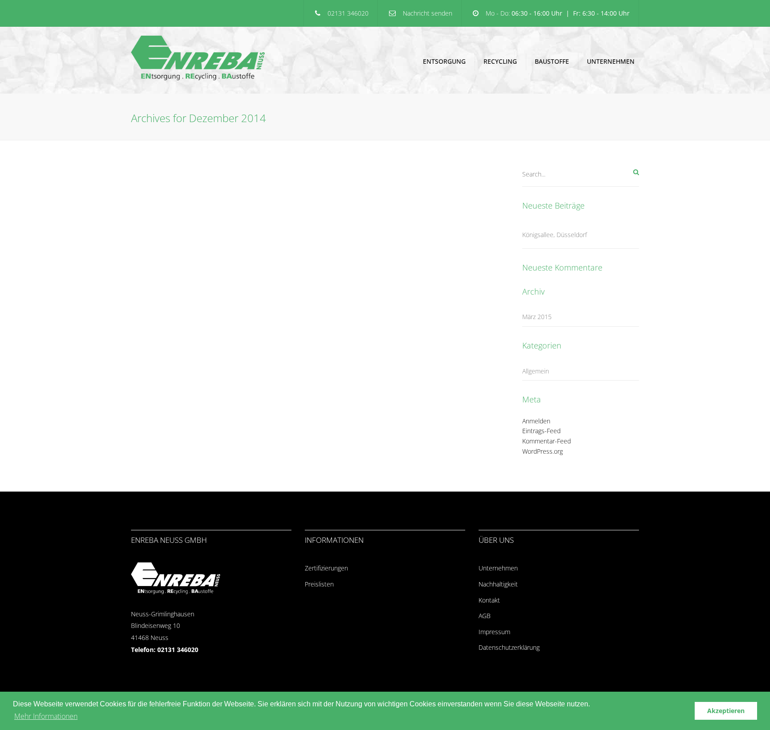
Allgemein (535, 371)
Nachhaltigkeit (498, 584)
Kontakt (489, 600)
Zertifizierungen (326, 568)
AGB (485, 615)
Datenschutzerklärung (509, 647)
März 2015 (537, 316)
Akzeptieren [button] (726, 710)
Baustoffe (552, 61)
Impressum (494, 631)
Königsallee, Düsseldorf (554, 234)
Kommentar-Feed (546, 441)
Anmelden (536, 421)
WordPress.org (542, 451)
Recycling (500, 61)
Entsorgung (444, 61)
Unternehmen (611, 61)
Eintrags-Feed (541, 431)
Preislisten (319, 584)
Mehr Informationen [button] (46, 716)
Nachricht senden (427, 13)
